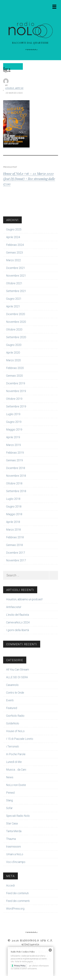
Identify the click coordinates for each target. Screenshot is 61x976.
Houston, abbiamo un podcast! (24, 599)
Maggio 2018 (14, 514)
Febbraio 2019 (15, 452)
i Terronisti (12, 746)
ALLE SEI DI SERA (17, 677)
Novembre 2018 (16, 475)
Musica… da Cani (16, 769)
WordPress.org (15, 908)
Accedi (10, 885)
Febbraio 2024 (15, 244)
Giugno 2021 (13, 298)
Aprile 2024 (13, 237)
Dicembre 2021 (15, 268)
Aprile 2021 (13, 306)
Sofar (9, 808)
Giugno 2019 (13, 421)
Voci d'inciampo (15, 862)
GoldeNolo (12, 723)
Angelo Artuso (14, 88)
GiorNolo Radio (15, 715)
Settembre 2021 (16, 291)
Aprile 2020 (13, 352)
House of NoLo (15, 731)
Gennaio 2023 (14, 252)
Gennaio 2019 (14, 460)
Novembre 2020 (16, 321)
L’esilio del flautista (17, 614)
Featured (11, 708)
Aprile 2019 (13, 437)
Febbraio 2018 (15, 537)
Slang (9, 800)
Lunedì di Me (14, 761)
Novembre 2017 (16, 560)
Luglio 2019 (13, 414)
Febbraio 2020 (15, 368)
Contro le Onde (15, 692)
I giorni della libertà (17, 630)
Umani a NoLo (14, 854)
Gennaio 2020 (14, 375)
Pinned (10, 792)
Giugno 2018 (13, 506)
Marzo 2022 (13, 260)
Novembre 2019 (16, 391)
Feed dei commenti (18, 900)
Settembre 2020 (16, 337)
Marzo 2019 (13, 445)
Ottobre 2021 (14, 283)
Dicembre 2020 (15, 314)
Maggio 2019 (14, 429)
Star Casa (12, 823)
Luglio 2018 (13, 498)
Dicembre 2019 (15, 383)
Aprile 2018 (13, 521)
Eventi (10, 700)
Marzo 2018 (13, 529)
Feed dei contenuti (17, 893)
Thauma (11, 838)
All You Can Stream (17, 669)
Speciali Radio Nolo (18, 815)
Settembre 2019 (16, 406)
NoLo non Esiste (16, 785)
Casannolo (12, 685)
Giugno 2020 (13, 344)
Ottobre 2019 (14, 398)
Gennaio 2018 (14, 545)
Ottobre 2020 (14, 329)
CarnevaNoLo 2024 (18, 622)
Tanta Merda (13, 831)
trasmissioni (13, 846)
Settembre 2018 (16, 491)
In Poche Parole (15, 754)
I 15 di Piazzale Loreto (19, 738)
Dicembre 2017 (15, 552)
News (9, 777)
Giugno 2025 (13, 229)
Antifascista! (13, 607)
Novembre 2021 (16, 275)
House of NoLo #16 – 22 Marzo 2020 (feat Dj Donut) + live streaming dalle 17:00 (29, 178)
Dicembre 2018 (15, 468)
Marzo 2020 (13, 360)
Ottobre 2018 (14, 483)
